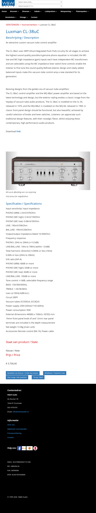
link (19, 131)
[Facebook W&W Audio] (19, 448)
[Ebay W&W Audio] (24, 448)
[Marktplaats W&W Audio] (29, 448)
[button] (14, 11)
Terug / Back (38, 377)
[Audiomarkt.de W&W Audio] (35, 448)
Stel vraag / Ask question (17, 377)
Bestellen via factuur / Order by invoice (22, 373)
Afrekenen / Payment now (55, 373)
